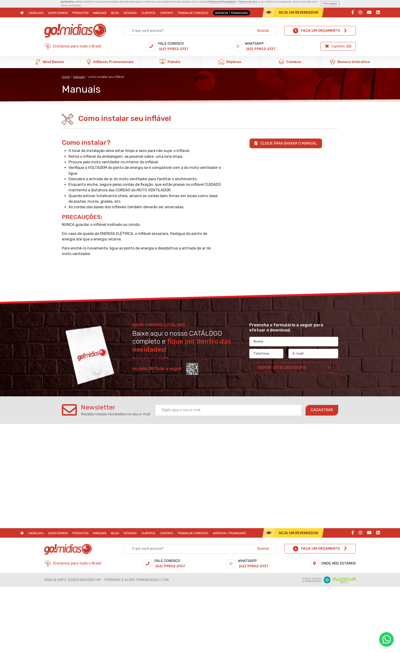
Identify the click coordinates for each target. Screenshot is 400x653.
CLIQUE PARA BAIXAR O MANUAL (288, 143)
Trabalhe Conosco (193, 13)
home (66, 77)
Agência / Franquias (231, 13)
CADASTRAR (322, 410)
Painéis (173, 62)
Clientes (148, 13)
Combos (293, 62)
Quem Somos (58, 13)
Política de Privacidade (221, 1)
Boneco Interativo (353, 62)
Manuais (99, 13)
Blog (115, 13)
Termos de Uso (247, 1)
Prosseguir (330, 3)
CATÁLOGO (36, 13)
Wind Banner (53, 62)
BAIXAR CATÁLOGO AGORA (282, 367)
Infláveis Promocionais (113, 62)
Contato (166, 13)
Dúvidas (130, 13)
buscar (263, 30)
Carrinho (341, 46)
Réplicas (233, 62)
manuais (79, 77)
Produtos (80, 13)
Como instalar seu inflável (106, 77)
